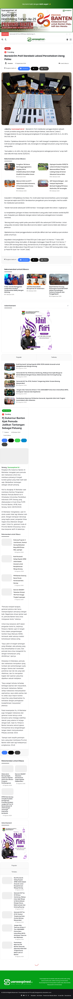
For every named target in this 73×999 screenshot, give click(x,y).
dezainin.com (47, 992)
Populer (19, 357)
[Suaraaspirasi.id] (36, 39)
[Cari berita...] (2, 40)
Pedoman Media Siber (50, 995)
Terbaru (54, 357)
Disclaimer (68, 995)
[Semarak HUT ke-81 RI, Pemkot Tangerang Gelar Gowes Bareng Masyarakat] (9, 383)
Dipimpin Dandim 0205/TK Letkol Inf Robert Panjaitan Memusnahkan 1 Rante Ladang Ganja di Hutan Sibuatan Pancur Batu (59, 169)
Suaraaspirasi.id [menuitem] (17, 129)
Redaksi (10, 63)
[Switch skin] (6, 40)
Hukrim (7, 48)
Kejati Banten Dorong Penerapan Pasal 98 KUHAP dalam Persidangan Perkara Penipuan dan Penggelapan (58, 290)
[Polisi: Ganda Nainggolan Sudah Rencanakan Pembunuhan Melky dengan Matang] (14, 279)
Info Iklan (39, 995)
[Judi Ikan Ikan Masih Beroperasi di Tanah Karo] (36, 279)
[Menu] (71, 40)
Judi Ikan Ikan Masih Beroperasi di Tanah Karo (35, 287)
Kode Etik (61, 995)
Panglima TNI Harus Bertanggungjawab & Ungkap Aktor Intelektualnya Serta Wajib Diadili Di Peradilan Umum (25, 169)
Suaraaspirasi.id (24, 992)
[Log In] (67, 40)
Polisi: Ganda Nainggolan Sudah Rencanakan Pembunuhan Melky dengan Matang (14, 289)
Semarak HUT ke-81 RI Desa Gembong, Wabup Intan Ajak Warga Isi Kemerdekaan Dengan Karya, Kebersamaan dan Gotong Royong (39, 374)
